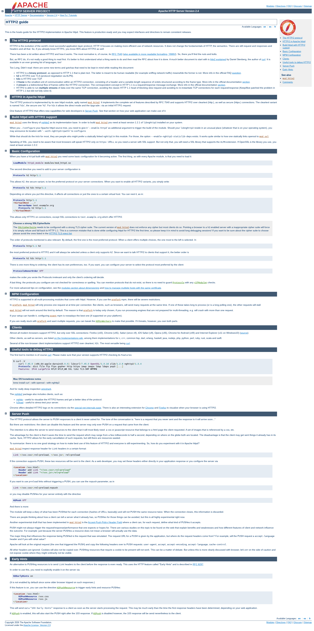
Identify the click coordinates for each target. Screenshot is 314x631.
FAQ (290, 6)
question (236, 73)
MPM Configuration (292, 55)
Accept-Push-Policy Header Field (105, 522)
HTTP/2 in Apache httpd (294, 41)
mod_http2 (288, 78)
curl (263, 59)
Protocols (178, 282)
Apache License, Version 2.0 (37, 625)
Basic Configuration (292, 51)
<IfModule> (200, 282)
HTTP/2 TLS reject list (60, 233)
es (270, 27)
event (53, 316)
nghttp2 (45, 122)
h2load (19, 402)
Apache (8, 15)
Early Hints (288, 69)
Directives (281, 6)
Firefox (162, 407)
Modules (270, 6)
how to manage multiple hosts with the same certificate (133, 288)
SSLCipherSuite (27, 227)
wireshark (46, 389)
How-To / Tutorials (68, 15)
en (265, 27)
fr (275, 27)
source (244, 333)
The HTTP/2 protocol (292, 38)
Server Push (288, 66)
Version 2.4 (52, 15)
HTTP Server (21, 15)
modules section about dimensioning (80, 288)
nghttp (19, 399)
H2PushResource (66, 587)
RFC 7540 (117, 54)
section (246, 82)
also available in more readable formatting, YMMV (149, 54)
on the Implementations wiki (68, 338)
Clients (286, 59)
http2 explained (218, 59)
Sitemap (308, 6)
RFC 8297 (198, 564)
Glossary (298, 6)
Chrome (149, 407)
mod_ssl (264, 136)
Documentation (37, 15)
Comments (288, 82)
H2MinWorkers (103, 321)
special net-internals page (88, 407)
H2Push (16, 613)
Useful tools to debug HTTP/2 (297, 62)
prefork (116, 299)
